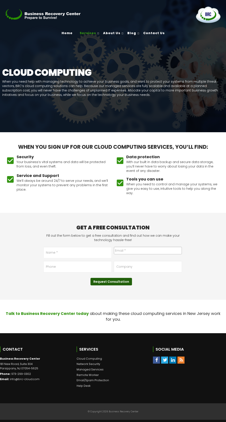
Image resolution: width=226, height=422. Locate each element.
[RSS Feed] (181, 360)
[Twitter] (164, 360)
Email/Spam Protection (93, 380)
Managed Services (90, 369)
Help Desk (83, 386)
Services (88, 33)
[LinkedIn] (172, 360)
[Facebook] (156, 360)
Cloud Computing (89, 359)
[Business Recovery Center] (43, 14)
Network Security (88, 364)
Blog (131, 33)
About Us (111, 33)
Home (67, 33)
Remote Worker (88, 375)
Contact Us (154, 33)
